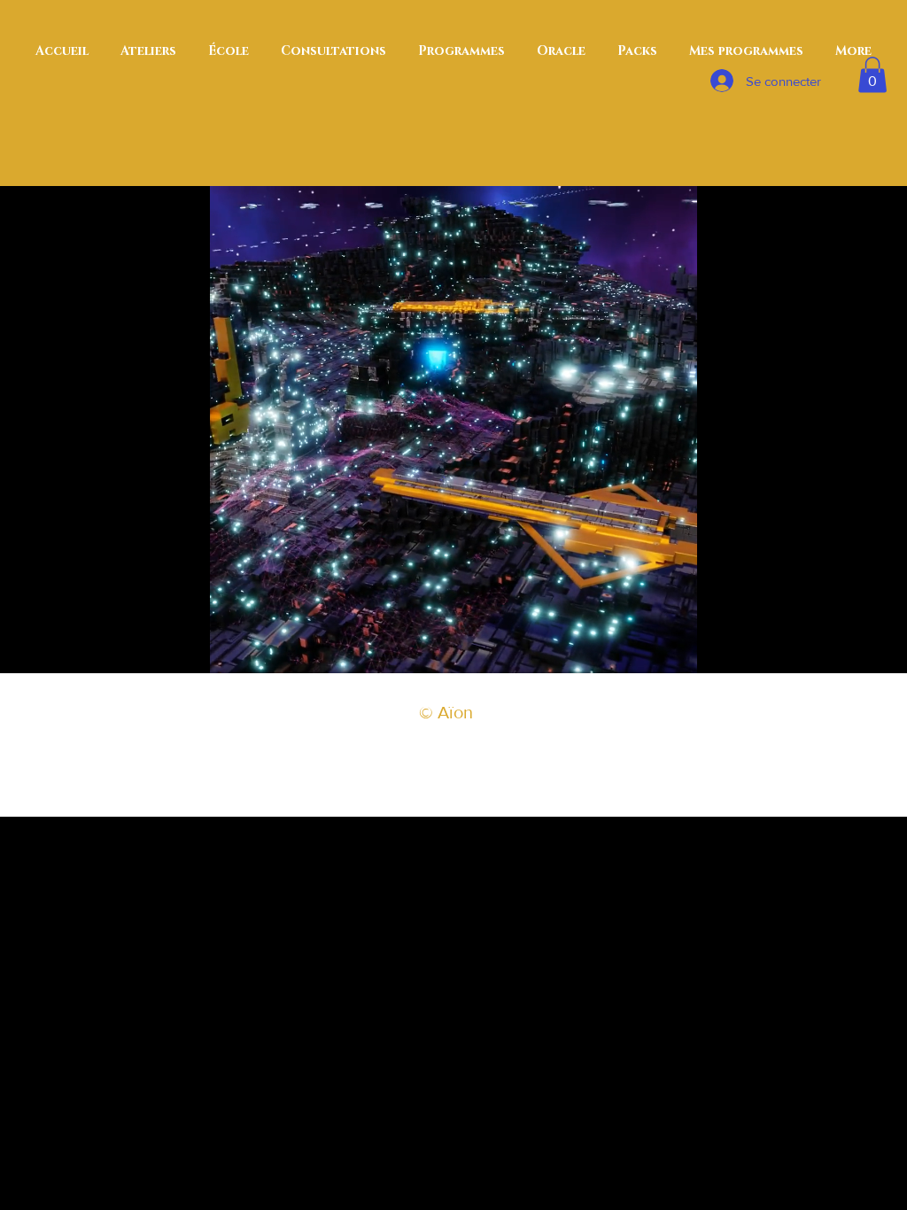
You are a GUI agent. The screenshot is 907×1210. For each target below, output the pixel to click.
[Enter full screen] (673, 649)
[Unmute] (263, 649)
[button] (872, 75)
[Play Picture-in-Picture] (643, 649)
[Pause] (232, 649)
